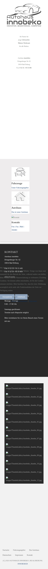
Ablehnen (21, 297)
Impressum (33, 301)
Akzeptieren (7, 297)
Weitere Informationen (19, 301)
